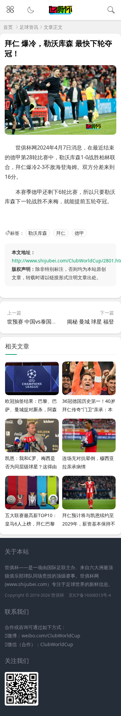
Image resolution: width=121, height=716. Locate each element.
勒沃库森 (37, 233)
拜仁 (61, 233)
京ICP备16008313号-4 (90, 595)
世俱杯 (57, 595)
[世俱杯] (61, 14)
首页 (8, 27)
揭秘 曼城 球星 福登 (90, 321)
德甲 (79, 233)
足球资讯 (28, 27)
